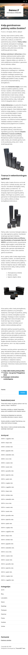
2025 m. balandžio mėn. (7, 499)
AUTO (2, 590)
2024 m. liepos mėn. (6, 535)
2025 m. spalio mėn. (6, 479)
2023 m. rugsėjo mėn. (7, 576)
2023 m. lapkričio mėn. (7, 568)
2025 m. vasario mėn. (7, 507)
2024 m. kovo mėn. (6, 551)
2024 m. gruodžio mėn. (7, 515)
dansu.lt (20, 31)
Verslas (3, 626)
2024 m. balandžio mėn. (7, 547)
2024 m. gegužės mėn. (7, 543)
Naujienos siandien (6, 640)
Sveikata (3, 622)
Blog (2, 594)
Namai (3, 602)
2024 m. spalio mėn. (6, 523)
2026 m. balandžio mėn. (7, 455)
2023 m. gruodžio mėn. (7, 564)
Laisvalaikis (4, 598)
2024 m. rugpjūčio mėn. (7, 531)
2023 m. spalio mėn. (6, 572)
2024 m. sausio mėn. (6, 560)
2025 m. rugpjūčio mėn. (7, 487)
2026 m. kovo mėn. (6, 459)
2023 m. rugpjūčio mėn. (7, 580)
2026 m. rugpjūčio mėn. (7, 438)
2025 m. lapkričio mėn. (7, 475)
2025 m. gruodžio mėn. (7, 471)
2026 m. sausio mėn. (6, 467)
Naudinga (3, 606)
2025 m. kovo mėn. (6, 503)
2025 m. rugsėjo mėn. (7, 483)
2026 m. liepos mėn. (6, 442)
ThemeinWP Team (20, 648)
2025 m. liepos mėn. (6, 491)
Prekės (3, 618)
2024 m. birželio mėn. (7, 539)
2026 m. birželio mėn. (7, 446)
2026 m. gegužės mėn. (7, 450)
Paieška (3, 389)
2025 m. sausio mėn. (6, 511)
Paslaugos (4, 610)
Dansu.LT (14, 10)
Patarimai (3, 614)
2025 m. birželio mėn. (7, 495)
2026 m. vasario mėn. (7, 463)
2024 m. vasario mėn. (7, 556)
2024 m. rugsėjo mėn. (7, 527)
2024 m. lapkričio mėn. (7, 519)
